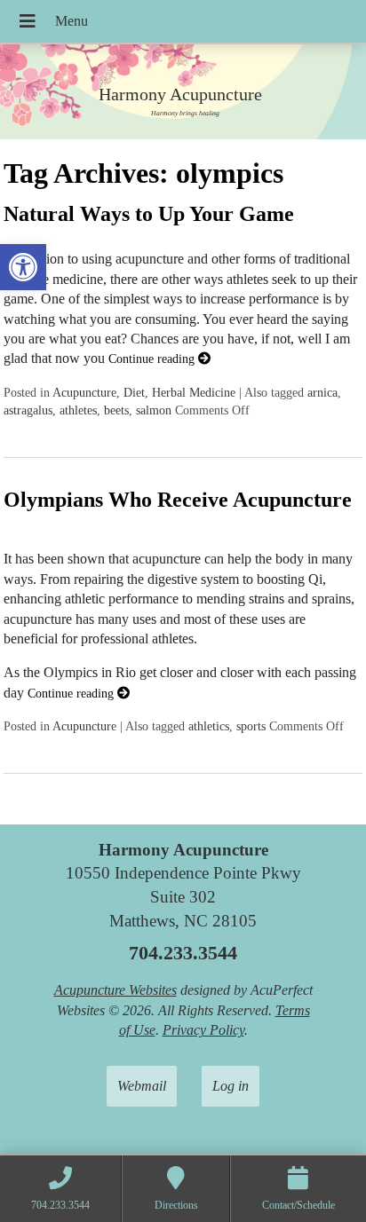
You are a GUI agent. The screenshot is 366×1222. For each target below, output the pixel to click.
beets (116, 410)
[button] (23, 267)
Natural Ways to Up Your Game (149, 213)
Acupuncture (84, 392)
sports (251, 726)
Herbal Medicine (193, 392)
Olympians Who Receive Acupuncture (178, 499)
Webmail (141, 1085)
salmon (153, 410)
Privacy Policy (203, 1029)
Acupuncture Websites (115, 989)
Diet (134, 392)
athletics (208, 726)
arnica (322, 392)
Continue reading (153, 358)
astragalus (28, 410)
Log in (230, 1085)
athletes (78, 410)
